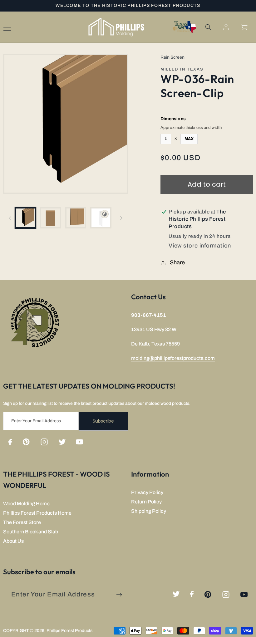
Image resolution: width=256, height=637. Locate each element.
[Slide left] (10, 218)
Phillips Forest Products (69, 630)
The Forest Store (22, 522)
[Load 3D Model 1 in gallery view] (100, 217)
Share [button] (177, 262)
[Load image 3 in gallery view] (75, 217)
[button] (208, 27)
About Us (13, 541)
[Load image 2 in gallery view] (50, 217)
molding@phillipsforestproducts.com (173, 358)
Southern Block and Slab (30, 531)
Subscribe (103, 421)
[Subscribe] (119, 595)
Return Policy (146, 501)
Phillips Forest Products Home (37, 513)
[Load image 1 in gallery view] (25, 217)
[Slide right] (121, 218)
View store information (200, 246)
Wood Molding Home (26, 503)
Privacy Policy (147, 492)
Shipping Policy (148, 511)
